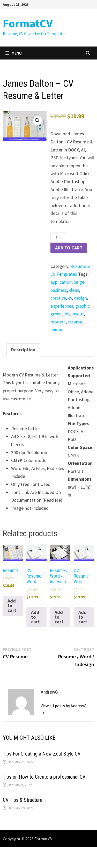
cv (70, 298)
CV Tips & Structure (22, 800)
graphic (82, 306)
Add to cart (69, 248)
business (58, 290)
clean (74, 290)
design (80, 298)
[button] (37, 120)
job (67, 314)
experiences (61, 306)
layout (78, 314)
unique (56, 330)
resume (75, 322)
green (56, 314)
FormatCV (28, 23)
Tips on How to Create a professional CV (44, 777)
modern (58, 322)
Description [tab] (23, 350)
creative (58, 298)
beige (79, 282)
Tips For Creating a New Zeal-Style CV (41, 754)
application (61, 282)
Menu (17, 53)
